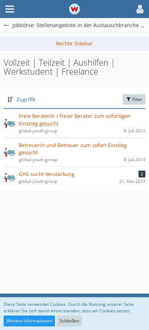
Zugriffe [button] (26, 99)
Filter (136, 99)
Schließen (69, 321)
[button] (10, 9)
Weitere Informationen (29, 321)
